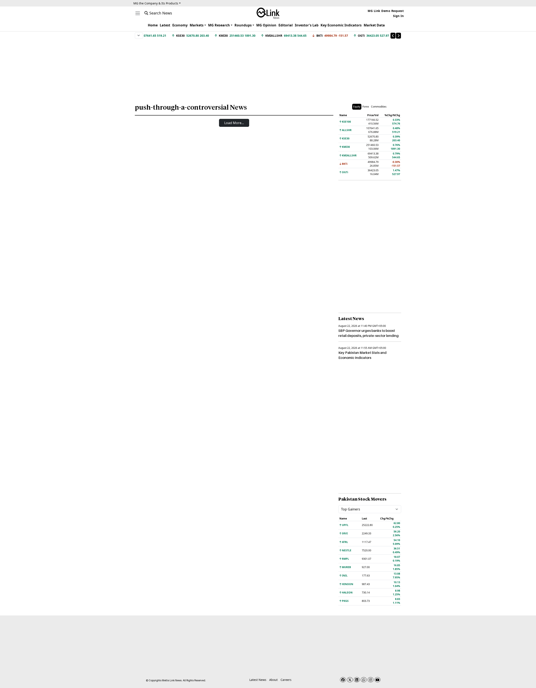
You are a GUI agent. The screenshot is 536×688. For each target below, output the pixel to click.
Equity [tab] (356, 106)
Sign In (398, 16)
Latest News (257, 680)
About (273, 680)
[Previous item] (393, 36)
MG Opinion (266, 25)
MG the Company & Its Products (155, 3)
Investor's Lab (306, 25)
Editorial (285, 25)
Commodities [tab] (379, 106)
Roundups (243, 25)
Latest (165, 25)
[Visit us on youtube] (377, 679)
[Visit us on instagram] (371, 679)
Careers (286, 680)
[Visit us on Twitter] (350, 679)
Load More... (234, 123)
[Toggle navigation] (137, 13)
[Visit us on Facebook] (343, 679)
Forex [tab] (365, 106)
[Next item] (398, 36)
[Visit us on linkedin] (357, 679)
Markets (197, 25)
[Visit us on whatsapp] (364, 679)
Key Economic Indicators (341, 25)
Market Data (374, 25)
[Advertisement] (268, 69)
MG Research (219, 25)
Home (153, 25)
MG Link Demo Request (386, 11)
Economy (180, 25)
